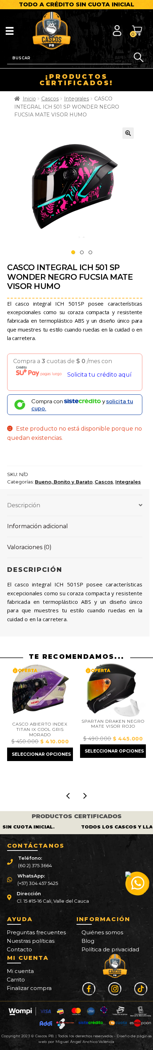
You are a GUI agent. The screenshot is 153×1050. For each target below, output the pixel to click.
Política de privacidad (110, 949)
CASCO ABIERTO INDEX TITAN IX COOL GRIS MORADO (40, 729)
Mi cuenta (20, 971)
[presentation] (68, 796)
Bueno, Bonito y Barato (64, 482)
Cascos (50, 98)
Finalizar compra (29, 988)
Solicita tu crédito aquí (99, 374)
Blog (87, 940)
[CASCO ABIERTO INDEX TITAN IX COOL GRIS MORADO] (40, 691)
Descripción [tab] (23, 505)
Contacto (19, 949)
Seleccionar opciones (41, 754)
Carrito (16, 979)
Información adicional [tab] (37, 526)
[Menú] (9, 30)
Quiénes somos (102, 932)
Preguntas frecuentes (36, 932)
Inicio (29, 98)
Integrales (76, 98)
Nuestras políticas (30, 940)
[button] (128, 133)
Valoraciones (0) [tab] (29, 547)
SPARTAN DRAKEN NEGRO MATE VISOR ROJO (112, 724)
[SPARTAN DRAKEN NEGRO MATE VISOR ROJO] (113, 689)
